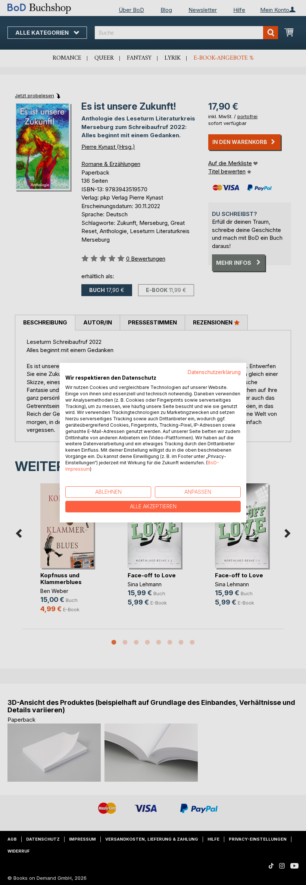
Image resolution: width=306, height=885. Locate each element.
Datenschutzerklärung (214, 372)
